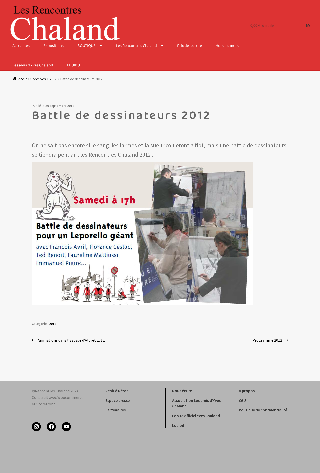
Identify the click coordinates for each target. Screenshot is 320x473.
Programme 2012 (267, 340)
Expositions (54, 46)
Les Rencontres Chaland (136, 46)
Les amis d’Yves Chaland (32, 65)
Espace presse (118, 400)
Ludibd (178, 425)
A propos (247, 390)
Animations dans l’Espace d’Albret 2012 (71, 340)
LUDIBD (73, 65)
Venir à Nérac (117, 390)
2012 (52, 323)
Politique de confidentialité (263, 409)
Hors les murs (227, 46)
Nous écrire (182, 390)
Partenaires (116, 409)
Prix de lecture (189, 46)
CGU (242, 400)
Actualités (21, 46)
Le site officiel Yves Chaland (196, 415)
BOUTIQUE (87, 46)
